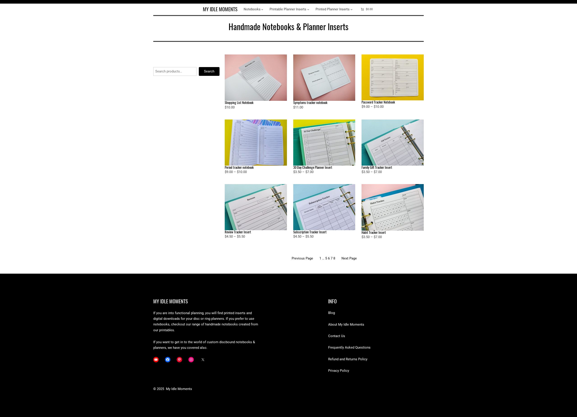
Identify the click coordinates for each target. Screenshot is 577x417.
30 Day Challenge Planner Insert (312, 167)
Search (209, 71)
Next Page (349, 258)
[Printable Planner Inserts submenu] (308, 9)
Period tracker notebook (239, 167)
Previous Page (302, 258)
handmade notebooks (221, 324)
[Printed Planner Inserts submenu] (351, 9)
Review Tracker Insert (238, 232)
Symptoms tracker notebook (310, 103)
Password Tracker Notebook (378, 102)
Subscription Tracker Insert (310, 232)
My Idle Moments (220, 9)
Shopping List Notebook (239, 103)
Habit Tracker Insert (374, 232)
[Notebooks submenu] (262, 9)
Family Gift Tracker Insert (377, 167)
